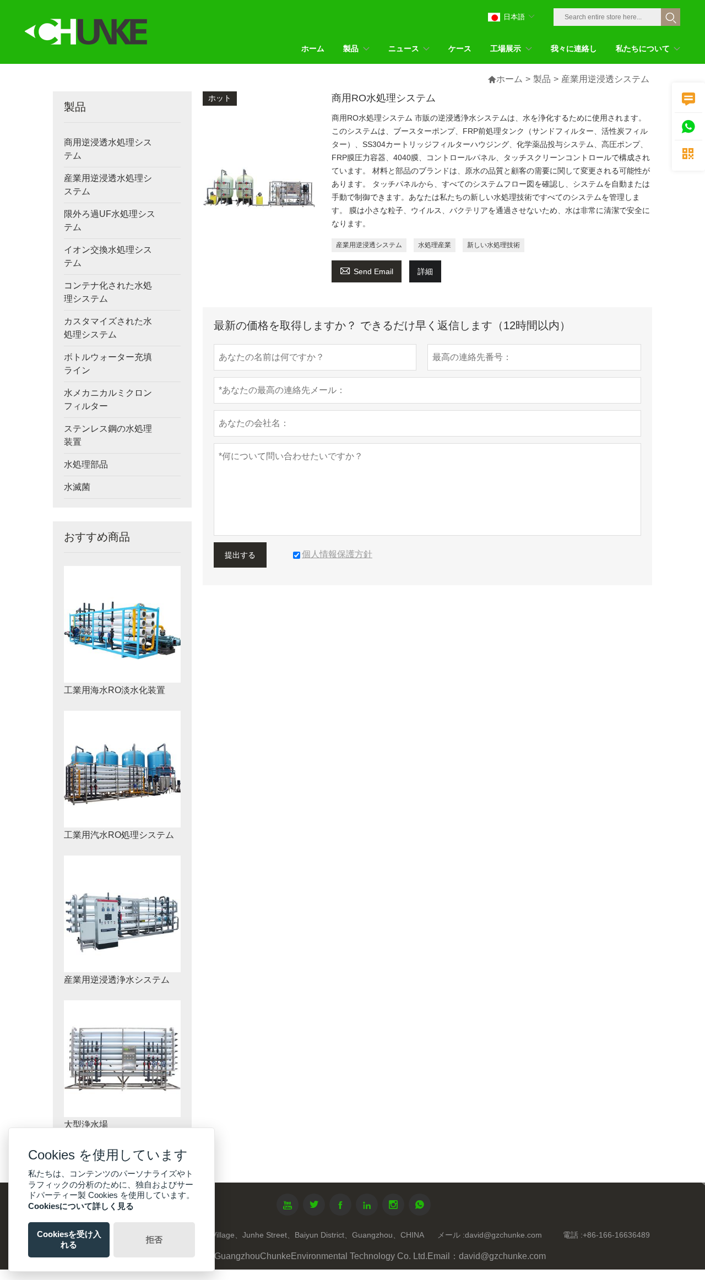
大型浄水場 (86, 1124)
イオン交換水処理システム (108, 256)
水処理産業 (434, 245)
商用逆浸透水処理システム (108, 149)
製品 (542, 79)
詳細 (425, 271)
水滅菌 (77, 487)
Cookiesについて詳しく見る (81, 1206)
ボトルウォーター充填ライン (108, 363)
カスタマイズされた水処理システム (108, 328)
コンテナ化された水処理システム (108, 292)
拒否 (154, 1239)
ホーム (509, 79)
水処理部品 (86, 464)
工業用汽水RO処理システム (119, 835)
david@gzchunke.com (503, 1234)
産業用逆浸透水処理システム (108, 184)
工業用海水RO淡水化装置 (114, 690)
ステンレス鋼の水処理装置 (108, 435)
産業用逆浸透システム (369, 245)
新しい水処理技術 (493, 245)
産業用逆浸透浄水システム (117, 979)
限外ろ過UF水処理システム (109, 220)
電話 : (573, 1234)
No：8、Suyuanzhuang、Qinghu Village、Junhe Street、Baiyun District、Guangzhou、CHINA (259, 1234)
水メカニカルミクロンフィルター (108, 399)
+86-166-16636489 (616, 1234)
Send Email (366, 270)
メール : (451, 1234)
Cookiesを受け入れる (69, 1239)
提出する (240, 555)
